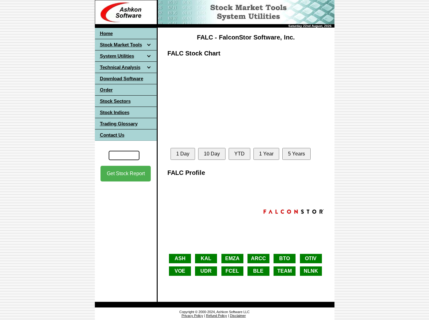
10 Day (212, 153)
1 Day (182, 153)
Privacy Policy (192, 315)
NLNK (311, 271)
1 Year (266, 153)
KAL (206, 258)
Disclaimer (238, 315)
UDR (206, 271)
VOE (180, 271)
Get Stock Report (126, 173)
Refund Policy (216, 315)
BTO (284, 258)
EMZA (232, 258)
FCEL (232, 271)
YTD (239, 153)
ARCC (258, 258)
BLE (258, 271)
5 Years (296, 153)
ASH (180, 258)
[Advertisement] (125, 238)
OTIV (311, 258)
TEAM (284, 271)
